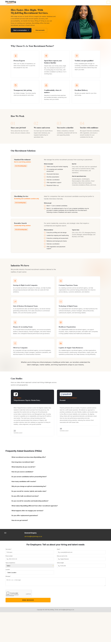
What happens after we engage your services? (30, 510)
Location (8, 569)
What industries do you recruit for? (26, 467)
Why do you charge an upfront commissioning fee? (32, 486)
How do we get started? (23, 520)
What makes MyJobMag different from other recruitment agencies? (38, 506)
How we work (40, 30)
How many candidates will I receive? (27, 481)
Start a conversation (20, 30)
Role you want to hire (62, 556)
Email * (58, 549)
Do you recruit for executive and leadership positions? (33, 501)
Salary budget (60, 562)
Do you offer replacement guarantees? (28, 515)
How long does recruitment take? (26, 462)
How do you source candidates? (25, 472)
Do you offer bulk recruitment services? (28, 496)
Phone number (9, 556)
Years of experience (10, 562)
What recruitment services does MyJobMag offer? (32, 457)
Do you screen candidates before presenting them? (32, 476)
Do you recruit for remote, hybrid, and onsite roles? (32, 491)
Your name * (8, 549)
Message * (8, 576)
